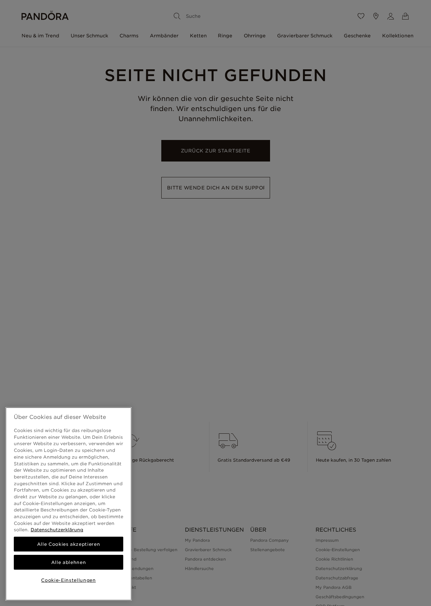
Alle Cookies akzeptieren (68, 544)
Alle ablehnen (68, 562)
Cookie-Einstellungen (68, 580)
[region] (68, 504)
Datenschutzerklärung (57, 529)
